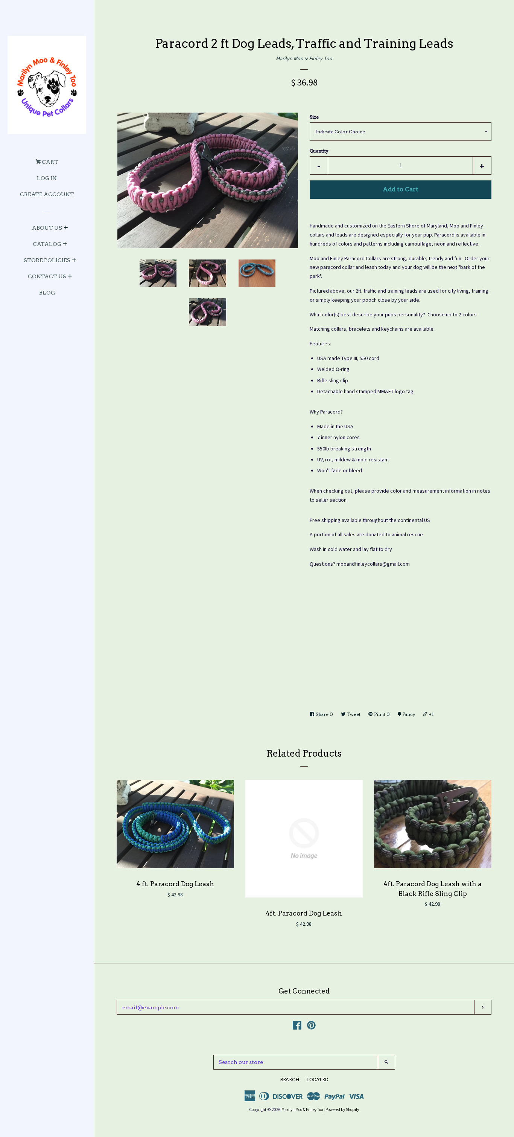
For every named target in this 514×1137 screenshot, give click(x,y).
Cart (49, 162)
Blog (47, 293)
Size (314, 117)
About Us (47, 228)
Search (290, 1079)
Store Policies (47, 260)
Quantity (319, 151)
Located (317, 1079)
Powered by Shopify (342, 1109)
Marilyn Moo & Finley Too (304, 58)
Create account (47, 194)
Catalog (47, 244)
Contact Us (47, 276)
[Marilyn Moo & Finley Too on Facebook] (297, 1027)
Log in (47, 178)
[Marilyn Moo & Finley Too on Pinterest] (311, 1027)
